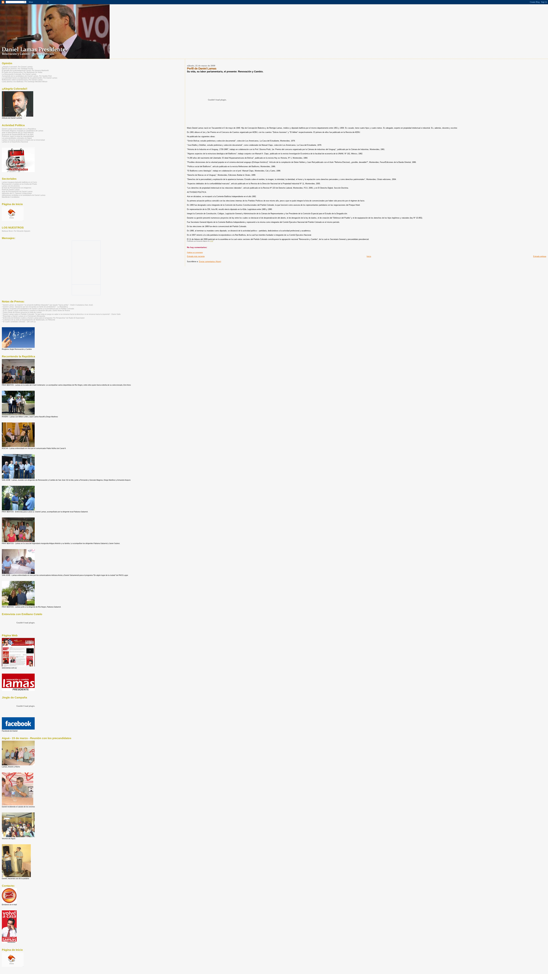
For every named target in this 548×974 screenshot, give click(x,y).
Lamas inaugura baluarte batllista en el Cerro (19, 182)
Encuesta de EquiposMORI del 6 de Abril (17, 134)
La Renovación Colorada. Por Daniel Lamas (19, 74)
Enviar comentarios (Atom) (210, 261)
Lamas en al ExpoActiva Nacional (15, 142)
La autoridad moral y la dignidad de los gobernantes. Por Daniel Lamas (29, 78)
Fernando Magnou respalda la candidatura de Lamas (22, 131)
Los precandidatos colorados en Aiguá (17, 138)
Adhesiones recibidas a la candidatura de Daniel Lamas (23, 195)
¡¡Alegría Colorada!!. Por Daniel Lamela (17, 67)
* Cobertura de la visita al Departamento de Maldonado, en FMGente (28, 320)
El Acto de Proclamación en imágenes (16, 188)
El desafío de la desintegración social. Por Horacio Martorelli (25, 70)
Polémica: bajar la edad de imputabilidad (18, 136)
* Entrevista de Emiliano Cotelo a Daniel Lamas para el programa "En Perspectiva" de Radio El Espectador (43, 318)
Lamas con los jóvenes (11, 186)
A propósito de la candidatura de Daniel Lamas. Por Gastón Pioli (27, 76)
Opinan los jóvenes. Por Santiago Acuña (17, 69)
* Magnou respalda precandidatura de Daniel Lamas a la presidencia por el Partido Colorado (38, 309)
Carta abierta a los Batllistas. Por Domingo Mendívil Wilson (24, 81)
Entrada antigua (539, 256)
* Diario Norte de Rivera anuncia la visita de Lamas (22, 312)
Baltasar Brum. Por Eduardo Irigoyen (16, 231)
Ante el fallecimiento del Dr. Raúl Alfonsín (18, 132)
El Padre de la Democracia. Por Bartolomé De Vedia (22, 72)
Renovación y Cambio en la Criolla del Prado (19, 184)
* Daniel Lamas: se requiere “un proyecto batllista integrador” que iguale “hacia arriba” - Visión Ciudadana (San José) (47, 305)
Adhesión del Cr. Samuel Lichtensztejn (17, 193)
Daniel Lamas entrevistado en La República (19, 129)
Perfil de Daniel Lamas (11, 190)
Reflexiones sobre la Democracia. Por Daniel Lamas (22, 80)
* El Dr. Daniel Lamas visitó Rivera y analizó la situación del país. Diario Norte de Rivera (36, 310)
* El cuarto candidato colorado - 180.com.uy (19, 322)
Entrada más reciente (196, 256)
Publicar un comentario (195, 252)
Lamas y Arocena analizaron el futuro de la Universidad (23, 140)
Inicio (369, 256)
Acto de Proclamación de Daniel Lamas (17, 191)
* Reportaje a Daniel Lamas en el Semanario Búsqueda (23, 316)
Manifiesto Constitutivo (10, 197)
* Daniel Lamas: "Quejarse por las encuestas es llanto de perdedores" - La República (35, 307)
